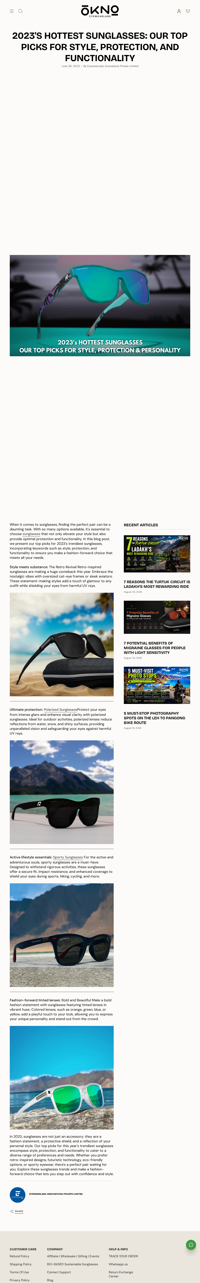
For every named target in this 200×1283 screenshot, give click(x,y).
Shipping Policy (21, 1264)
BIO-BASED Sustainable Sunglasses (72, 1264)
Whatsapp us (118, 1264)
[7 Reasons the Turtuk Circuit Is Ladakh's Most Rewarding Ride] (157, 553)
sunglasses (31, 534)
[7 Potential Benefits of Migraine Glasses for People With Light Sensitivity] (157, 617)
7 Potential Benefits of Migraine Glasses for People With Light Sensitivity (155, 648)
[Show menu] (12, 11)
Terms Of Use (19, 1272)
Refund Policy (19, 1256)
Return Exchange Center (121, 1274)
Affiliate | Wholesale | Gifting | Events (73, 1256)
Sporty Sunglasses (68, 857)
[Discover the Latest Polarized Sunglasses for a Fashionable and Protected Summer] (62, 792)
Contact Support (59, 1272)
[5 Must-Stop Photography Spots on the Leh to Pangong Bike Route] (157, 685)
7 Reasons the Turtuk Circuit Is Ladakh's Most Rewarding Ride (157, 584)
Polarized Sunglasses (60, 709)
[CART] (187, 11)
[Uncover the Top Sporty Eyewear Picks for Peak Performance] (62, 644)
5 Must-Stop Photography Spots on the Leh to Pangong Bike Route (154, 718)
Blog (50, 1280)
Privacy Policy (20, 1280)
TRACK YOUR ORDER (123, 1256)
